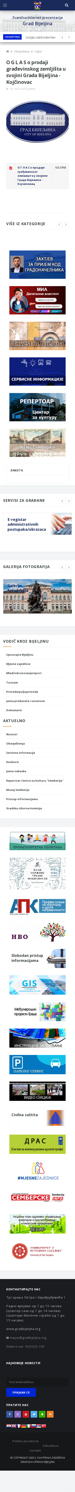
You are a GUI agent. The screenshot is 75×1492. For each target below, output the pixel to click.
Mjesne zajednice (18, 664)
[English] (13, 1427)
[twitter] (34, 1414)
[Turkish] (43, 1427)
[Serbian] (38, 1427)
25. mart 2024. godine (22, 89)
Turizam (12, 682)
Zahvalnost (51, 1446)
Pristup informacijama (22, 799)
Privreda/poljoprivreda (22, 692)
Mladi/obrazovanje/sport (24, 673)
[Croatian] (8, 1427)
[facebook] (9, 1414)
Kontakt (35, 1450)
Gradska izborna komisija (24, 808)
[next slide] (66, 224)
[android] (42, 1414)
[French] (18, 1427)
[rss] (50, 1414)
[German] (23, 1427)
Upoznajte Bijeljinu (19, 654)
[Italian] (28, 1427)
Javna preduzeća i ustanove (25, 701)
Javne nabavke (16, 771)
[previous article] (69, 37)
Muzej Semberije (17, 790)
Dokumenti (14, 710)
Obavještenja (12, 36)
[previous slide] (59, 224)
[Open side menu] (5, 5)
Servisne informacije (20, 753)
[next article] (62, 37)
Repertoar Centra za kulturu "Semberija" (34, 780)
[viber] (17, 1414)
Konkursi (12, 762)
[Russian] (33, 1427)
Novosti (11, 734)
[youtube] (25, 1414)
